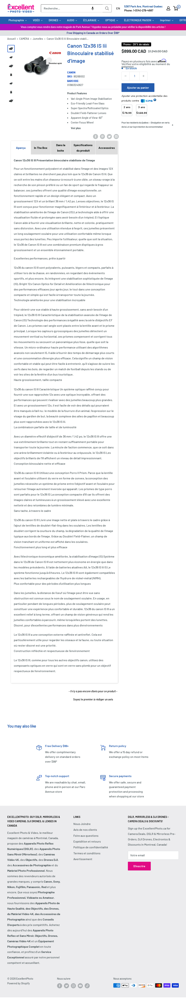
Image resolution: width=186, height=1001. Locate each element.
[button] (92, 8)
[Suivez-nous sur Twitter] (66, 985)
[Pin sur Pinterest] (102, 136)
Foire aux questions (85, 835)
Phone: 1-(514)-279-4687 (138, 10)
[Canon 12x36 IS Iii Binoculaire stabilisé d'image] (11, 48)
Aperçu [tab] (21, 147)
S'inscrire (139, 866)
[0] (175, 8)
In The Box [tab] (40, 147)
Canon (71, 72)
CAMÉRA (24, 38)
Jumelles (38, 38)
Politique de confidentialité (90, 847)
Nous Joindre (82, 823)
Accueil (11, 38)
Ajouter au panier (138, 87)
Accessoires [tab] (106, 147)
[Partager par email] (116, 136)
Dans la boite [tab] (60, 147)
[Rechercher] (107, 8)
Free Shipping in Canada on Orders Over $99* (93, 32)
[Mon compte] (168, 8)
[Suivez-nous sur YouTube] (80, 985)
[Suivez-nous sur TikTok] (87, 985)
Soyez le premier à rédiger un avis (93, 699)
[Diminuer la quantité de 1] (125, 76)
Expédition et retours (87, 841)
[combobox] (72, 8)
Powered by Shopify (18, 983)
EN (118, 8)
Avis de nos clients (85, 829)
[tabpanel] (64, 418)
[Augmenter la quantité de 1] (143, 76)
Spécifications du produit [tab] (83, 147)
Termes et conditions (86, 853)
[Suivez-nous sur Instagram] (73, 985)
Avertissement (82, 859)
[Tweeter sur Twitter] (109, 136)
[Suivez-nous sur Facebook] (59, 985)
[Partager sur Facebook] (95, 136)
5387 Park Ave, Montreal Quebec (143, 6)
